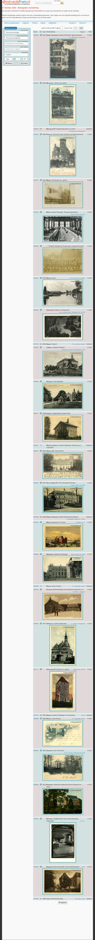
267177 (35, 669)
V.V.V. (83, 867)
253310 (35, 483)
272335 (35, 819)
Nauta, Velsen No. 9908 (78, 485)
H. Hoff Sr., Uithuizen (79, 592)
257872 (35, 589)
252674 (35, 451)
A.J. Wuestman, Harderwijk (77, 37)
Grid (81, 28)
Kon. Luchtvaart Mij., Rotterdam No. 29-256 (72, 312)
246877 (35, 413)
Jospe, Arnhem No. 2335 (77, 214)
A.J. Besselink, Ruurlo (78, 586)
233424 (35, 278)
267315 (35, 715)
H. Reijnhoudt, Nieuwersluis (77, 131)
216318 (35, 134)
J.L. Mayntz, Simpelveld (78, 623)
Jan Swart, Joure (80, 899)
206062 (35, 35)
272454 (35, 899)
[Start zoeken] (62, 3)
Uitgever (26, 23)
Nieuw (43, 23)
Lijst (75, 28)
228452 (35, 246)
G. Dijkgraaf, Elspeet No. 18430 (75, 519)
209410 (35, 83)
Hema (83, 715)
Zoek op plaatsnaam (11, 23)
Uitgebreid (52, 23)
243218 (35, 310)
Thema (34, 23)
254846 (35, 554)
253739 (35, 517)
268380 (35, 718)
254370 (35, 522)
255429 (35, 586)
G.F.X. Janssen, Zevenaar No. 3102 (74, 753)
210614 (35, 129)
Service (82, 23)
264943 (35, 623)
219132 (35, 212)
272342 (35, 867)
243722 (35, 344)
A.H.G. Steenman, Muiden (77, 278)
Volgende (63, 902)
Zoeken (25, 63)
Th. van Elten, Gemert (78, 344)
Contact (72, 23)
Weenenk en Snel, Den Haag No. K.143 (73, 349)
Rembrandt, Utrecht (79, 669)
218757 (35, 180)
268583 (35, 750)
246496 (35, 381)
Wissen (9, 63)
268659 (35, 784)
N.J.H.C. (82, 821)
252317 (35, 445)
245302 (35, 347)
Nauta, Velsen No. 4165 (78, 554)
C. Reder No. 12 (80, 522)
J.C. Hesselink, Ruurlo (78, 718)
